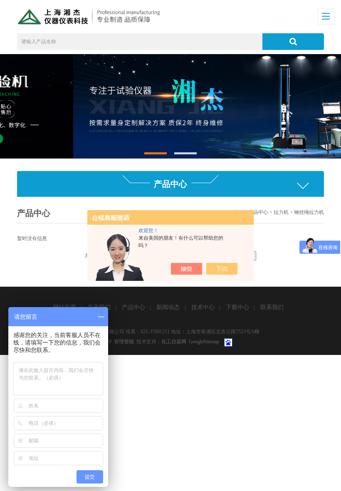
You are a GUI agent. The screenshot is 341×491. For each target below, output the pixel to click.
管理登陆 (124, 342)
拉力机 (281, 212)
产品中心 (258, 212)
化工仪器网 (173, 342)
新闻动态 (168, 307)
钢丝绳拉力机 (309, 212)
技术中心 (203, 307)
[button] (155, 153)
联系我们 (272, 307)
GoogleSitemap (204, 342)
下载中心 (237, 307)
